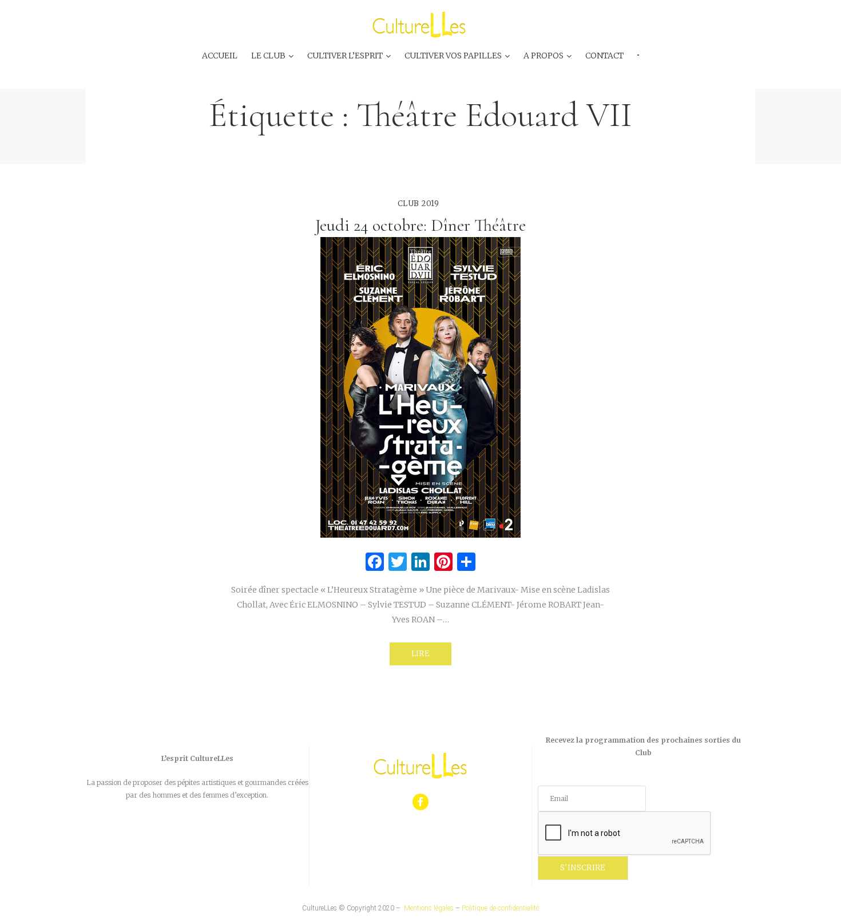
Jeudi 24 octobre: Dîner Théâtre (420, 225)
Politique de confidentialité (500, 908)
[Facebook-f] (420, 802)
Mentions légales (429, 908)
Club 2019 (418, 203)
